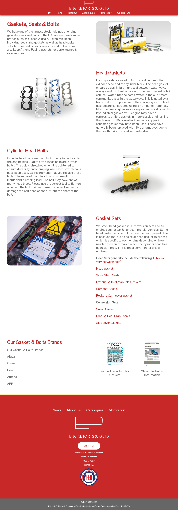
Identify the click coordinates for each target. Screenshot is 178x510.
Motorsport (106, 12)
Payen (11, 370)
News (58, 12)
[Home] (89, 429)
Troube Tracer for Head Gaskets (115, 373)
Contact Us (123, 12)
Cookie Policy (89, 461)
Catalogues (88, 12)
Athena (12, 377)
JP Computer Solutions (93, 452)
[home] (49, 12)
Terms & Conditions (89, 456)
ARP (10, 384)
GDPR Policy (89, 465)
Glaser (11, 363)
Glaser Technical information (152, 373)
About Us (72, 12)
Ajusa (11, 356)
